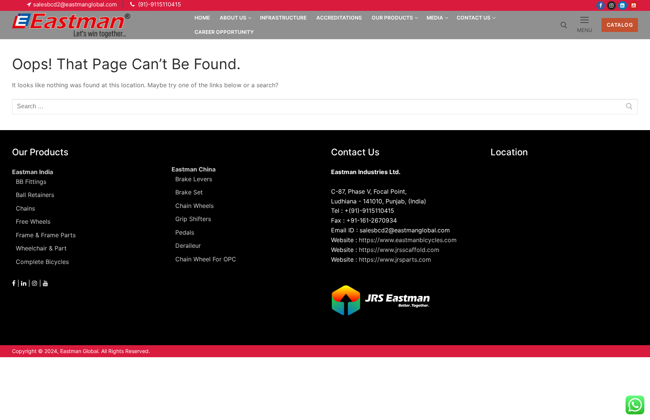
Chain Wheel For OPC (205, 259)
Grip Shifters (193, 219)
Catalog (620, 25)
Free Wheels (33, 221)
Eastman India (32, 172)
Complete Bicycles (42, 261)
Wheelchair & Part (41, 248)
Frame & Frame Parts (46, 235)
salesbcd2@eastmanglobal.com (75, 4)
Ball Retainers (35, 195)
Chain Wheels (194, 205)
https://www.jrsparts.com (395, 259)
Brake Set (189, 192)
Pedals (184, 232)
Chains (25, 208)
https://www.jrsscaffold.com (399, 249)
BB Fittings (31, 181)
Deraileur (188, 245)
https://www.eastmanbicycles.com (408, 240)
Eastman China (194, 169)
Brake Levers (193, 179)
